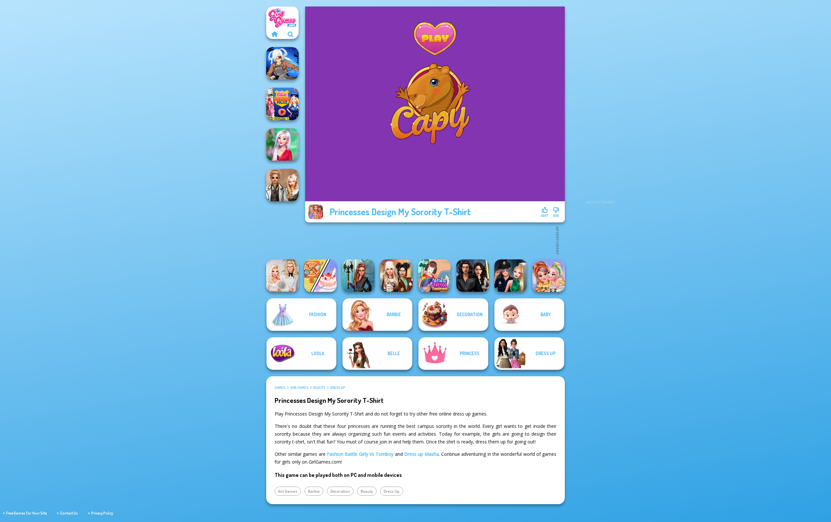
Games (280, 387)
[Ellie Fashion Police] (282, 104)
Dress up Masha (421, 454)
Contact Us (69, 513)
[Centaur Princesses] (358, 275)
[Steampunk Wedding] (282, 185)
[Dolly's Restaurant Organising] (320, 275)
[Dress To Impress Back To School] (396, 275)
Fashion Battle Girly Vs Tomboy (360, 454)
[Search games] (290, 34)
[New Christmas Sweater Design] (548, 275)
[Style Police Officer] (510, 275)
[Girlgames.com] (274, 34)
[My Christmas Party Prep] (282, 144)
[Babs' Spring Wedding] (282, 275)
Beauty (319, 387)
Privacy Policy (102, 513)
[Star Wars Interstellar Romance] (472, 275)
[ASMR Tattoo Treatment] (434, 275)
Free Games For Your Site (26, 513)
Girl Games (299, 387)
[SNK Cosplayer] (282, 63)
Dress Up (337, 387)
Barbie (314, 491)
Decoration (340, 491)
